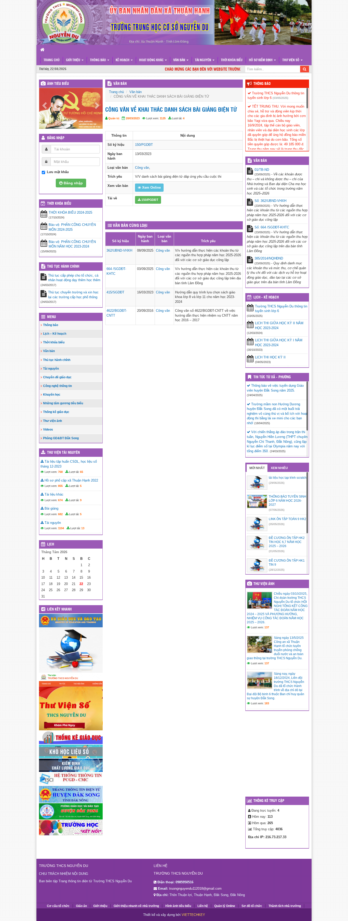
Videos (48, 429)
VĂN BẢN (120, 84)
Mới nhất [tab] (257, 468)
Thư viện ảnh (52, 421)
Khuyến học (51, 394)
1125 (163, 118)
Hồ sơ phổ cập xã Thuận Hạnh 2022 (71, 480)
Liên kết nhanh (59, 609)
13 (82, 528)
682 (60, 514)
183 (266, 703)
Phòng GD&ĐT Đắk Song (61, 438)
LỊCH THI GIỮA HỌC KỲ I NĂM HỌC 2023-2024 (278, 342)
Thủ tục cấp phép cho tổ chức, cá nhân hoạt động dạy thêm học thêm (74, 278)
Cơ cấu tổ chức (58, 906)
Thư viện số (291, 60)
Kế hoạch (123, 60)
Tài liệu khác (53, 494)
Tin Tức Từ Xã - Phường (272, 377)
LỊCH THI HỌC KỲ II (270, 357)
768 (60, 471)
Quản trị (113, 118)
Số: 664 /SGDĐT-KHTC (272, 227)
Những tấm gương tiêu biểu (63, 403)
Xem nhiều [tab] (279, 468)
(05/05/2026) (277, 524)
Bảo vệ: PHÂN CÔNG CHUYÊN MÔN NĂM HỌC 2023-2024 (72, 244)
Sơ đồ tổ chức (252, 906)
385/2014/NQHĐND (269, 258)
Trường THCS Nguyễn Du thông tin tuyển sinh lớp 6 (281, 308)
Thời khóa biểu (232, 60)
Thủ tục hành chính (63, 266)
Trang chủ (52, 60)
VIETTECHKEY (193, 915)
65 (81, 471)
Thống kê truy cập (268, 801)
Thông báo (98, 60)
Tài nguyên (203, 60)
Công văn (142, 168)
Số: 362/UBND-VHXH (270, 201)
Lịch (50, 544)
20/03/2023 (133, 118)
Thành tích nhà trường (285, 906)
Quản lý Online (224, 906)
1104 (61, 528)
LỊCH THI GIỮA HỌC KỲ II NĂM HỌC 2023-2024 (279, 325)
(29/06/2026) (277, 482)
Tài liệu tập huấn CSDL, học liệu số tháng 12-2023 (69, 464)
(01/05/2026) (277, 551)
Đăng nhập (55, 138)
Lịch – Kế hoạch (54, 333)
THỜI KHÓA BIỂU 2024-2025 (70, 212)
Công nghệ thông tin (57, 386)
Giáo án (81, 906)
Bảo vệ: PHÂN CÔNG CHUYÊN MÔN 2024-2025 (72, 227)
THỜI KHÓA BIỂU (59, 203)
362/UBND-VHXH (119, 250)
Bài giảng (51, 508)
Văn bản (179, 60)
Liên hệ (202, 906)
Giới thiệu (73, 60)
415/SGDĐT (115, 292)
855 (60, 485)
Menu (51, 317)
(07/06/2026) (277, 509)
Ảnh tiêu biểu (58, 84)
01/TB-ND (262, 170)
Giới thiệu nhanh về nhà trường (136, 906)
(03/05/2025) (280, 97)
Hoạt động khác (151, 60)
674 (60, 500)
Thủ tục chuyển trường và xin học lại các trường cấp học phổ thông (73, 294)
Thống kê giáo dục (56, 412)
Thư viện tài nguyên (63, 453)
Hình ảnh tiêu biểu (178, 906)
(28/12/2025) (277, 569)
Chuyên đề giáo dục (57, 377)
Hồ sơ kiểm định (261, 60)
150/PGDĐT (144, 145)
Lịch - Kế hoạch (266, 297)
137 (266, 627)
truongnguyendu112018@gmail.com (195, 888)
